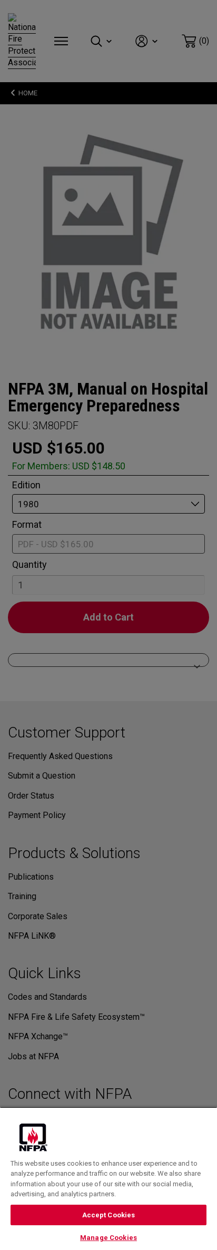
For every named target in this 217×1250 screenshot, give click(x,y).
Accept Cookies (108, 1215)
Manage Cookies (108, 1238)
